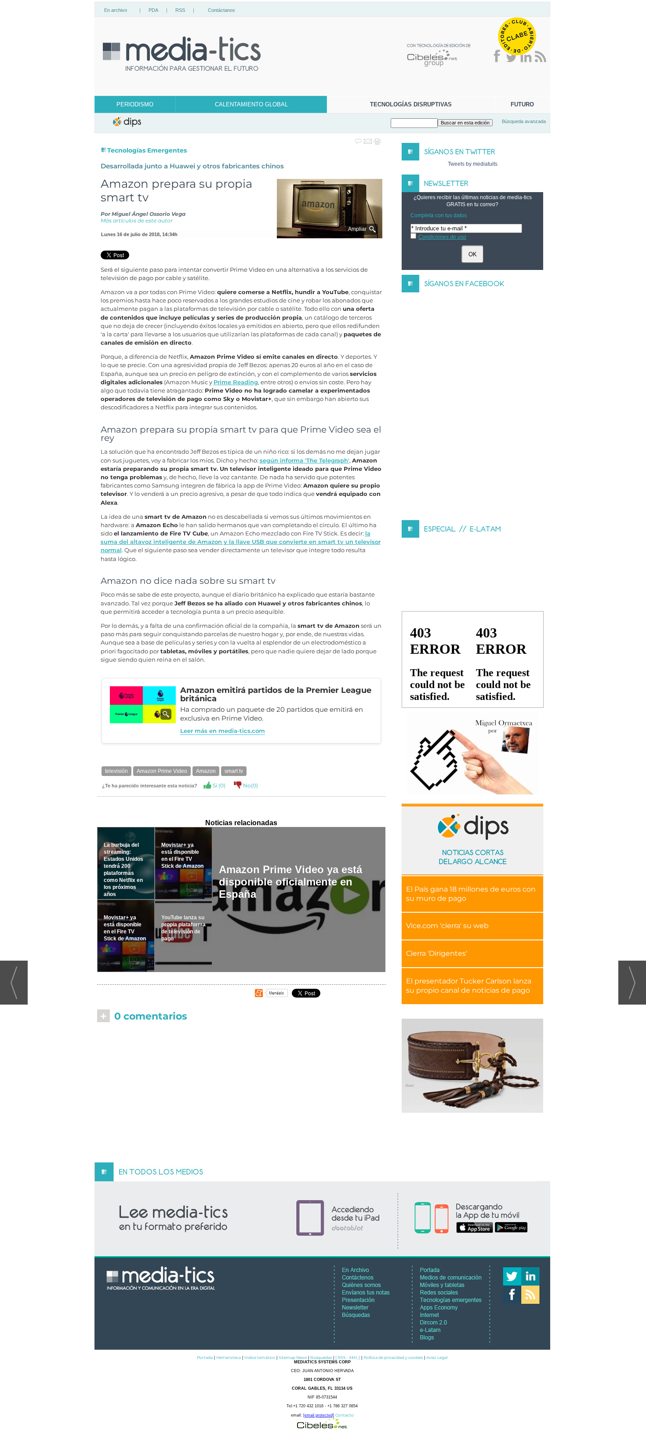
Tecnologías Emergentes (147, 150)
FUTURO (522, 104)
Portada (205, 1357)
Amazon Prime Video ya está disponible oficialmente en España (290, 881)
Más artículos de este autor (137, 220)
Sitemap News (293, 1357)
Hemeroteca (228, 1357)
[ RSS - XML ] (347, 1357)
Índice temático (259, 1357)
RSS (180, 10)
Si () (218, 785)
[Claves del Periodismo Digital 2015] (472, 754)
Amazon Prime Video (162, 771)
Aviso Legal (436, 1357)
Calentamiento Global (251, 104)
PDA (153, 10)
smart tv (234, 771)
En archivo (115, 10)
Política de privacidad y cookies (393, 1357)
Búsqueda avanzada (524, 121)
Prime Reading (236, 382)
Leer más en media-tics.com (222, 731)
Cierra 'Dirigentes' (436, 953)
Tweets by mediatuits (472, 164)
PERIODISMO (134, 104)
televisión (116, 771)
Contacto (344, 1415)
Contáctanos (221, 10)
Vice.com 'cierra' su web (447, 925)
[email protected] (318, 1415)
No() (250, 785)
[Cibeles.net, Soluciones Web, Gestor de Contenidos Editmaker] (322, 1426)
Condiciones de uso (442, 237)
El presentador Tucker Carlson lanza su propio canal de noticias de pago (468, 985)
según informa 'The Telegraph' (304, 460)
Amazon (206, 771)
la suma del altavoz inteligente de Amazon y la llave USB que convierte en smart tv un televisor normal (241, 542)
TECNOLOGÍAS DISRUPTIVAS (411, 104)
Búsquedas (321, 1357)
